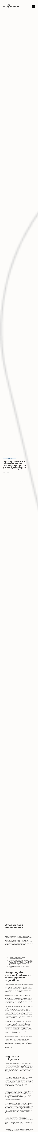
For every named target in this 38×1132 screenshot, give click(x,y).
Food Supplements (9, 458)
